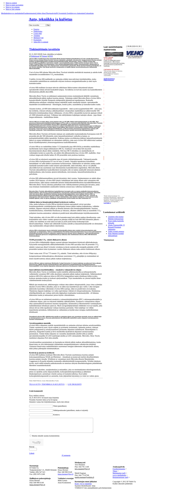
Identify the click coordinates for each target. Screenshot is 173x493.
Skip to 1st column (13, 7)
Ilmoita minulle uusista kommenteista (45, 436)
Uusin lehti (38, 33)
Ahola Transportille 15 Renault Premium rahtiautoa (116, 227)
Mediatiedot (5, 13)
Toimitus (37, 36)
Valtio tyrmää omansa (116, 231)
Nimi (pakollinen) (59, 406)
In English (68, 13)
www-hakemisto (78, 13)
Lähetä (31, 453)
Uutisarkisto (89, 13)
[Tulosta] (43, 56)
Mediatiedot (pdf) (119, 473)
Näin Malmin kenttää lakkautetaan (116, 235)
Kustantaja (37, 40)
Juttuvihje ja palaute (41, 42)
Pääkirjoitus (38, 31)
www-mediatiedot (16, 13)
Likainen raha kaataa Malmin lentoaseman (115, 218)
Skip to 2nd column (13, 9)
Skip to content (11, 3)
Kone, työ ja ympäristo (83, 484)
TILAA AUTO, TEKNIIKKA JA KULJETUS (46, 384)
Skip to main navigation (14, 5)
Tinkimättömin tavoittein (44, 49)
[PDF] (50, 56)
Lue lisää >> (107, 203)
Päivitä (31, 447)
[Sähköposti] (34, 56)
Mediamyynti (38, 38)
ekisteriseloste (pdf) (121, 477)
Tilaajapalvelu (51, 13)
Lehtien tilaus (41, 13)
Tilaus (115, 471)
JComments (66, 455)
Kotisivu (56, 415)
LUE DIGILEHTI (74, 384)
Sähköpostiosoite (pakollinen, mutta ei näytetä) (70, 410)
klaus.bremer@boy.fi (65, 474)
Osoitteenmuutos (29, 13)
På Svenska (60, 13)
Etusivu (36, 29)
